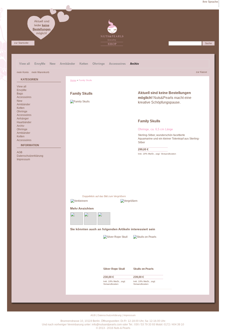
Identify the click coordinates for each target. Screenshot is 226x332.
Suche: (164, 43)
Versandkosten (168, 154)
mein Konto (23, 72)
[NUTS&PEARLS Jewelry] (112, 21)
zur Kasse (201, 72)
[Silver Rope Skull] (118, 250)
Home (73, 80)
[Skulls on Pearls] (148, 250)
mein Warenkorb (40, 72)
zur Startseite (21, 43)
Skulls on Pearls (143, 268)
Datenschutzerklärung (30, 155)
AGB (19, 152)
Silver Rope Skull (114, 268)
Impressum (23, 159)
